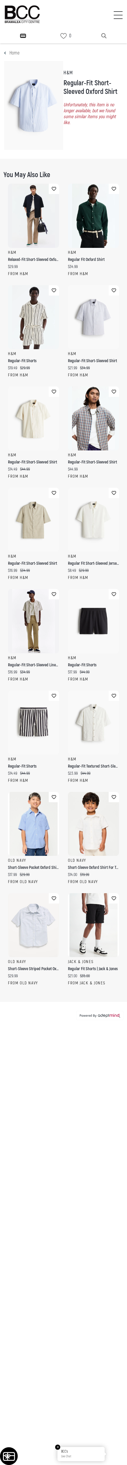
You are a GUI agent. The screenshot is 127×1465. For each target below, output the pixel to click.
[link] (63, 36)
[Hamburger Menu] (23, 36)
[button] (116, 1454)
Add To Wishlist (54, 189)
